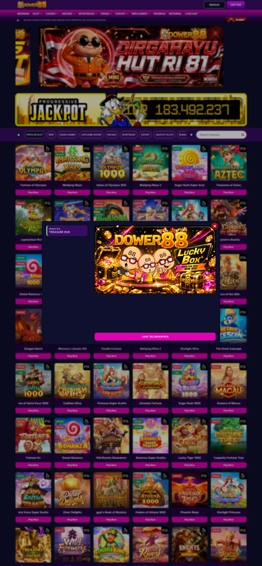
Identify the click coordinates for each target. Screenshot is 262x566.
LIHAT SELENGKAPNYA (155, 336)
